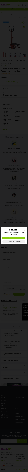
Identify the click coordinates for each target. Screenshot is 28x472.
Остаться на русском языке (14, 241)
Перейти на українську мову (14, 237)
